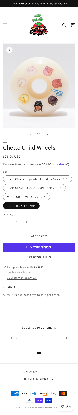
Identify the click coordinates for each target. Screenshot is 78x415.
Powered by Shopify (53, 407)
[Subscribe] (65, 338)
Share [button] (11, 286)
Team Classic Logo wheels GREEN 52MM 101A (37, 179)
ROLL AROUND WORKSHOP (34, 407)
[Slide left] (30, 133)
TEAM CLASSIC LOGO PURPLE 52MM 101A (34, 188)
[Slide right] (47, 133)
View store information (22, 278)
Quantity (8, 214)
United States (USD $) (36, 379)
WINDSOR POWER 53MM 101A (26, 197)
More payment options (39, 256)
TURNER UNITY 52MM (21, 206)
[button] (5, 25)
